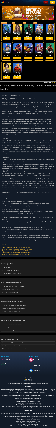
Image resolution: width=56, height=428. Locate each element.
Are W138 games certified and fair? (10, 292)
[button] (52, 12)
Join (52, 2)
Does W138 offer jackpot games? (10, 289)
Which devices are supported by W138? (12, 273)
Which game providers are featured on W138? (13, 286)
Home (46, 2)
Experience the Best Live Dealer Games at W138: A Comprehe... (17, 251)
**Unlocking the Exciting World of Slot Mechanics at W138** (16, 252)
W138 (42, 82)
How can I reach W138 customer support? (12, 343)
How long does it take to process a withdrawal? (13, 308)
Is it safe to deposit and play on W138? (11, 311)
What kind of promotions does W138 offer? (12, 324)
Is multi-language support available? (11, 345)
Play (6, 38)
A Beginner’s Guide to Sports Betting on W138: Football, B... (16, 254)
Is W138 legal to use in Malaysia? (10, 270)
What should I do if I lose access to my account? (14, 348)
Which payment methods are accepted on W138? (14, 305)
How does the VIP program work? (10, 330)
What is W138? (6, 267)
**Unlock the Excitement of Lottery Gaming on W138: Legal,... (17, 247)
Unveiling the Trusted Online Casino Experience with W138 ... (17, 249)
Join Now (9, 16)
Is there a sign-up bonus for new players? (12, 327)
